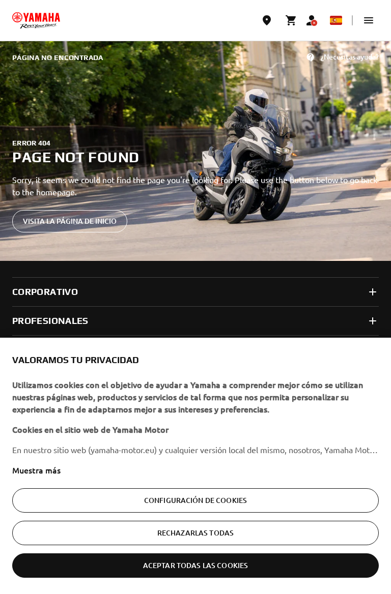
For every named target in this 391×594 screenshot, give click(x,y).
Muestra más (36, 470)
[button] (368, 20)
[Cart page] (291, 20)
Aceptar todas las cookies (195, 565)
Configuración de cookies (195, 500)
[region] (195, 466)
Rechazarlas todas (195, 533)
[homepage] (36, 20)
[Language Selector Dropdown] (336, 20)
